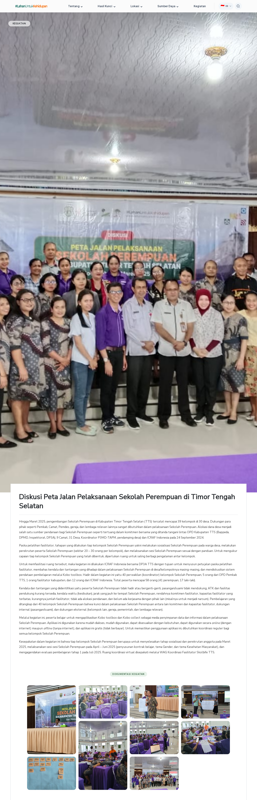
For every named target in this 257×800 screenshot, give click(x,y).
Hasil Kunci (105, 6)
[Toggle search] (238, 6)
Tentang (74, 6)
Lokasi (135, 6)
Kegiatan (200, 6)
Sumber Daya (167, 6)
